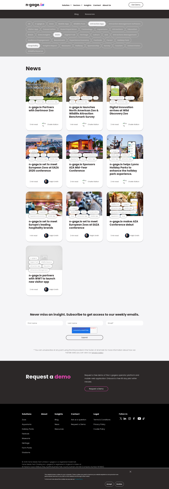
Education (132, 29)
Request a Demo (96, 389)
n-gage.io (39, 24)
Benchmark (59, 40)
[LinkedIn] (126, 419)
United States (133, 45)
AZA (106, 34)
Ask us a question (78, 419)
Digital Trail (70, 34)
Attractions (117, 29)
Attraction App (97, 24)
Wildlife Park (79, 24)
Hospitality (33, 45)
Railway (79, 45)
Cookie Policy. (79, 479)
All (29, 24)
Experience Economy (79, 40)
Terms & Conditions (101, 419)
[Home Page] (35, 4)
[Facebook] (135, 419)
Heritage (84, 34)
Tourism (119, 45)
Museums (66, 45)
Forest (110, 40)
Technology (86, 29)
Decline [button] (119, 484)
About (44, 414)
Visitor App (33, 29)
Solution (66, 5)
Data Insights (44, 34)
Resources (90, 14)
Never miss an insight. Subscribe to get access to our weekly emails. (84, 314)
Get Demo (135, 5)
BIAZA (30, 34)
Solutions (26, 414)
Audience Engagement (38, 40)
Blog (76, 14)
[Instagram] (130, 419)
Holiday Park (123, 40)
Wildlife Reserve (35, 51)
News (33, 68)
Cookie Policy (99, 429)
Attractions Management (125, 34)
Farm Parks (27, 448)
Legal (96, 414)
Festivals (98, 40)
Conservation (49, 29)
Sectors (76, 5)
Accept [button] (109, 484)
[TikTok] (144, 419)
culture (96, 34)
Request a (48, 376)
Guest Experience (68, 29)
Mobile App (63, 24)
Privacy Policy (99, 424)
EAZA (57, 34)
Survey (107, 45)
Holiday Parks (28, 429)
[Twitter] (121, 419)
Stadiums (26, 452)
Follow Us (123, 414)
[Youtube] (140, 419)
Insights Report (50, 45)
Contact (97, 5)
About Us (107, 5)
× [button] (130, 472)
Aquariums (102, 29)
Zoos (51, 24)
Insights (87, 5)
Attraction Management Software (124, 24)
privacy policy (97, 352)
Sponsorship (93, 45)
